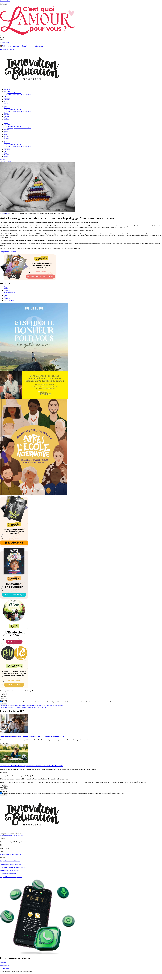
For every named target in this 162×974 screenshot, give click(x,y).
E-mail (2, 698)
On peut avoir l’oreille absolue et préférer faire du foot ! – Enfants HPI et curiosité (31, 766)
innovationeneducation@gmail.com (10, 854)
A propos (6, 103)
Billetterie (6, 136)
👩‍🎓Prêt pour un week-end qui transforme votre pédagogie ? (22, 46)
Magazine (7, 89)
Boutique (6, 138)
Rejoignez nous (4, 251)
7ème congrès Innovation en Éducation (19, 94)
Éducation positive (9, 292)
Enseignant (7, 290)
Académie (7, 98)
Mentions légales (5, 965)
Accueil (6, 123)
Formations (7, 99)
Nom (1, 694)
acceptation (3, 700)
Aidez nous (13, 251)
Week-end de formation (14, 93)
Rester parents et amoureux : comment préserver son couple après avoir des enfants (32, 736)
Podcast (6, 96)
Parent (6, 288)
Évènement (7, 91)
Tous (5, 287)
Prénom (2, 696)
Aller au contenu (5, 1)
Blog (5, 101)
